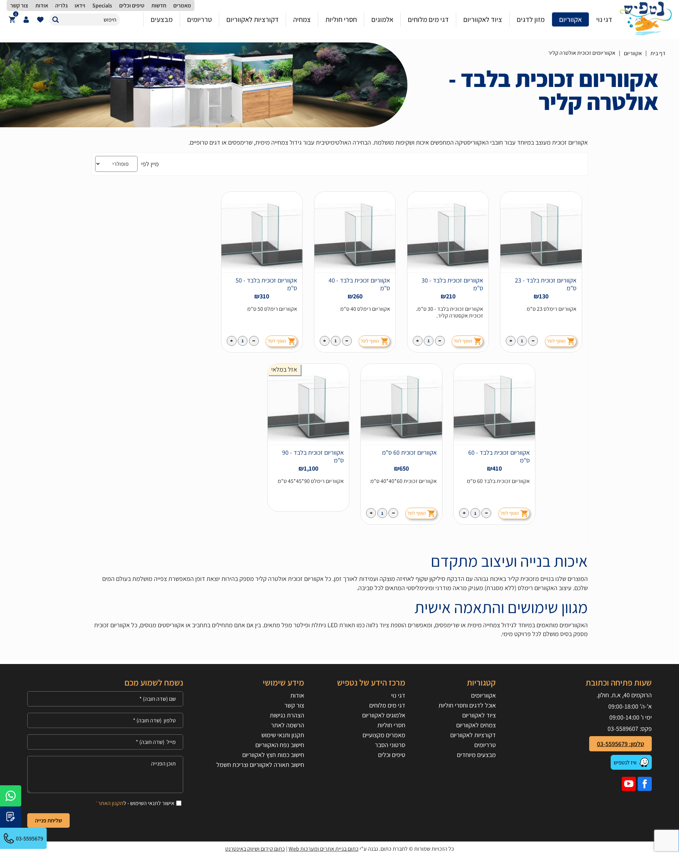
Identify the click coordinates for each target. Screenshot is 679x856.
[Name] (105, 698)
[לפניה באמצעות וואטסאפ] (10, 795)
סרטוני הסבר (390, 745)
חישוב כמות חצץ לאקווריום (273, 755)
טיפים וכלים (391, 755)
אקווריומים (483, 695)
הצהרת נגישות (287, 715)
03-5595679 (29, 838)
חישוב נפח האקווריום (279, 745)
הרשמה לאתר (287, 725)
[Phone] (105, 720)
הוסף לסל (556, 341)
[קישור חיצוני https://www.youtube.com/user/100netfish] (629, 784)
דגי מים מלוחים (387, 705)
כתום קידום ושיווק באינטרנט (255, 848)
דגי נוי (398, 695)
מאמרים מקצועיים (383, 735)
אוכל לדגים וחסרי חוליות (467, 705)
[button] (55, 19)
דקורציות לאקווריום (472, 735)
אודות (297, 695)
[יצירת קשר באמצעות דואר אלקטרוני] (10, 817)
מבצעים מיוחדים (476, 755)
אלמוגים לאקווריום (383, 715)
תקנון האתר (110, 803)
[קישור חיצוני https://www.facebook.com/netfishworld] (645, 784)
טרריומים (484, 745)
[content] (105, 774)
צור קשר (294, 705)
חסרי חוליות (391, 725)
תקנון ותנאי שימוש (282, 735)
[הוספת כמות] (511, 341)
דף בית (658, 53)
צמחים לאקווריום (475, 725)
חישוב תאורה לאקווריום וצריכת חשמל (260, 765)
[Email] (105, 742)
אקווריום (633, 53)
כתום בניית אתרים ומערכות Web (324, 848)
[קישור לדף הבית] (645, 19)
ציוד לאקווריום (478, 715)
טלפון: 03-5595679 (620, 744)
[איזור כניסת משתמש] (26, 19)
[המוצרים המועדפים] (40, 19)
